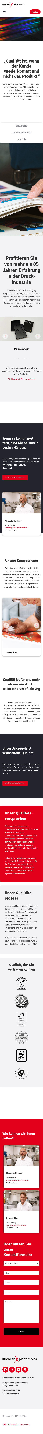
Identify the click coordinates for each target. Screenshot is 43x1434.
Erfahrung (21, 126)
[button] (4, 12)
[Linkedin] (19, 1370)
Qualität (21, 139)
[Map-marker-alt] (25, 1370)
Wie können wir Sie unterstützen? (21, 379)
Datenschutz (13, 1424)
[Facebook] (5, 1370)
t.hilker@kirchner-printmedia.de (16, 1225)
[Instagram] (12, 1370)
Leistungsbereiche (21, 133)
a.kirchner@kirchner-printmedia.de (16, 528)
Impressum (24, 1424)
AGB (4, 1424)
